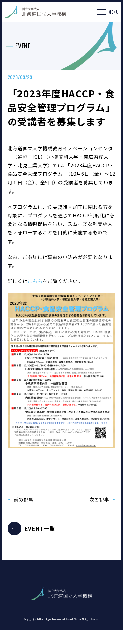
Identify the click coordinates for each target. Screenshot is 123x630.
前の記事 (24, 499)
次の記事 (99, 499)
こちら (35, 281)
